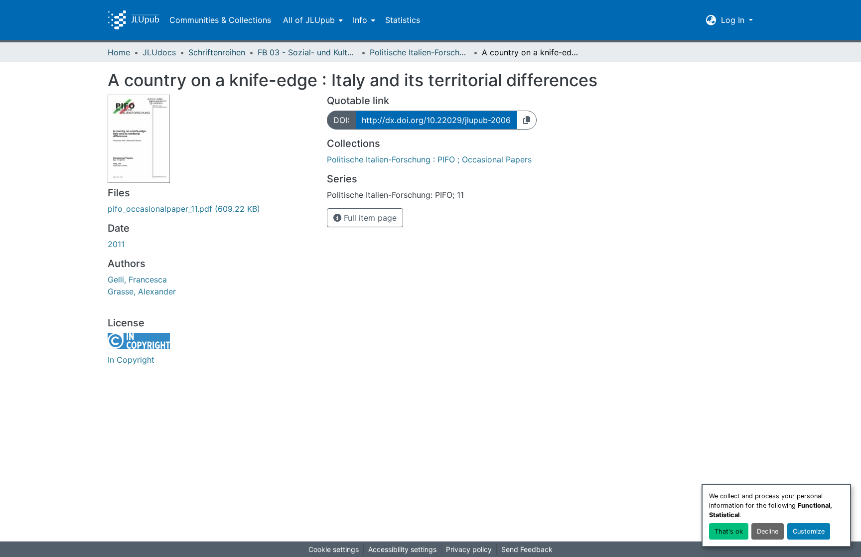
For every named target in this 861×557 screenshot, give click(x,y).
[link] (211, 209)
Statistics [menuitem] (402, 20)
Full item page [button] (369, 218)
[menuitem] (312, 20)
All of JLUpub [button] (309, 20)
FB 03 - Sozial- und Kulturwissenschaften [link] (307, 52)
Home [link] (119, 52)
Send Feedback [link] (527, 549)
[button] (133, 20)
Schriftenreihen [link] (216, 52)
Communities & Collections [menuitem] (220, 20)
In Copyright (131, 360)
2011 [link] (116, 244)
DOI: (341, 120)
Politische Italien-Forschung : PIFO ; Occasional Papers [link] (419, 52)
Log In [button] (734, 20)
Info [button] (360, 20)
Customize (809, 531)
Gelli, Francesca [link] (137, 279)
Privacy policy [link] (469, 549)
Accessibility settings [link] (402, 549)
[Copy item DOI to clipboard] (527, 120)
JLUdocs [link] (159, 52)
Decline (767, 531)
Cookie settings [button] (333, 549)
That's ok (729, 531)
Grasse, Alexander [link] (142, 291)
